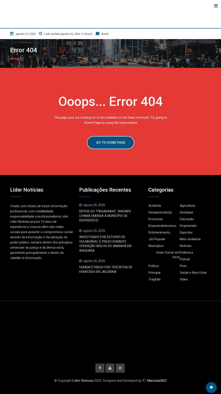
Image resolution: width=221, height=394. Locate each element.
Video (184, 279)
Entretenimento (159, 232)
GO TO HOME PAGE (110, 143)
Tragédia (154, 279)
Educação (187, 219)
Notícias (185, 246)
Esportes (186, 232)
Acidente (154, 206)
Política (153, 266)
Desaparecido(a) (160, 212)
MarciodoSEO (157, 381)
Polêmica (186, 252)
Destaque (186, 212)
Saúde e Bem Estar (193, 273)
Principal (154, 273)
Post (183, 266)
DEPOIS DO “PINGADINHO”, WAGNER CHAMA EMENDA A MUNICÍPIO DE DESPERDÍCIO (105, 215)
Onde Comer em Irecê (168, 255)
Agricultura (187, 206)
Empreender (188, 226)
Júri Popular (156, 239)
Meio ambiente (190, 239)
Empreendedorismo (162, 226)
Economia (155, 219)
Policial (185, 259)
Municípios (156, 246)
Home (17, 58)
